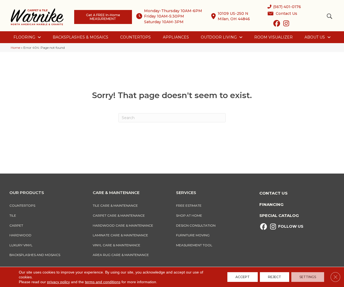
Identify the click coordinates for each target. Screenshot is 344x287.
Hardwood (20, 235)
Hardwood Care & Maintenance (123, 225)
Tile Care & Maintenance (115, 205)
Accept (242, 277)
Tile (12, 215)
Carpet (16, 225)
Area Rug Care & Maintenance (121, 255)
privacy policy (58, 282)
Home (15, 48)
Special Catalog (279, 215)
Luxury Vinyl (21, 245)
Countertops (22, 205)
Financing (271, 204)
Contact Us (273, 193)
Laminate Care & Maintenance (120, 235)
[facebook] (277, 24)
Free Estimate (189, 205)
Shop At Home (189, 215)
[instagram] (286, 24)
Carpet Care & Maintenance (119, 215)
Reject (274, 277)
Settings (307, 277)
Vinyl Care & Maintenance (116, 245)
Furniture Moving (193, 235)
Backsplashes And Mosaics (34, 255)
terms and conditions (102, 282)
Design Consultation (196, 225)
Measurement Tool (194, 245)
